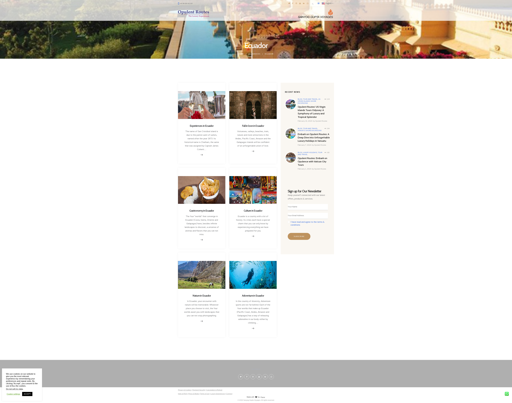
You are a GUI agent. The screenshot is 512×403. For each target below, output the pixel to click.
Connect (229, 394)
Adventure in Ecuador (253, 295)
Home (241, 54)
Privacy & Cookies (184, 390)
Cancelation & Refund (214, 390)
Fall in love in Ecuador (253, 125)
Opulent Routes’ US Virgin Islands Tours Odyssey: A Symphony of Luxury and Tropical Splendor (311, 111)
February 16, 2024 (305, 121)
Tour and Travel (310, 99)
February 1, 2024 (304, 169)
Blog (300, 99)
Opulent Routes (321, 121)
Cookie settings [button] (13, 394)
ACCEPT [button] (27, 394)
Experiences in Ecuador (201, 125)
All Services (254, 54)
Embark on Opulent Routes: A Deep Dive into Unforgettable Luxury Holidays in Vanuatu (314, 137)
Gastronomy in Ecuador (201, 210)
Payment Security (198, 390)
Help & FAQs (182, 394)
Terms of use (204, 394)
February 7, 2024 (304, 145)
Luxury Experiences (218, 394)
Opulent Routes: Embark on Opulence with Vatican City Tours (312, 161)
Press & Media (193, 394)
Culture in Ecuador (253, 210)
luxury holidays (310, 152)
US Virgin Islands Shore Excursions (309, 101)
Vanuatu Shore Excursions (310, 130)
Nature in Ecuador (202, 295)
